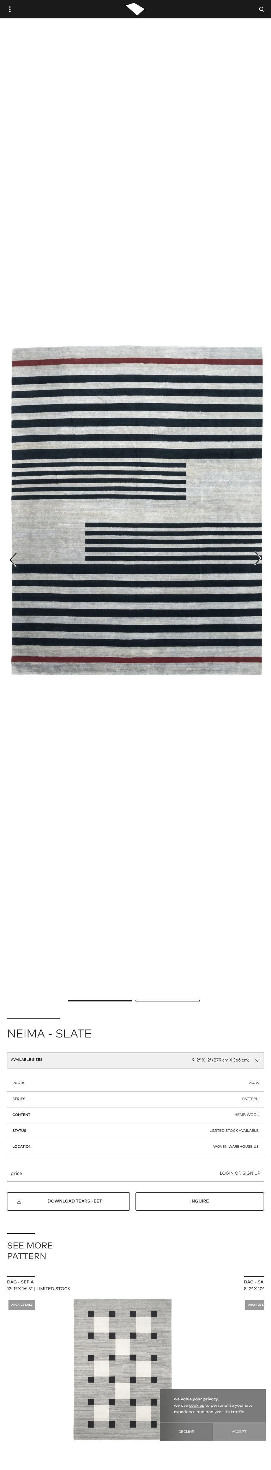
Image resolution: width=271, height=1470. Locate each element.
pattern (250, 1099)
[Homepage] (135, 9)
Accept (239, 1432)
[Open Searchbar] (261, 9)
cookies (196, 1406)
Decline (186, 1432)
